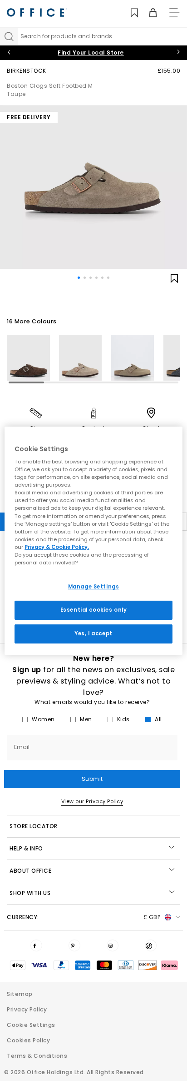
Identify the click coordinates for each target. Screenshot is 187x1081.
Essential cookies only (93, 609)
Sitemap (20, 994)
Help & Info (26, 848)
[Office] (37, 12)
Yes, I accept (93, 633)
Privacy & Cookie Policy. (57, 547)
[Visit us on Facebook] (36, 945)
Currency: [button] (83, 917)
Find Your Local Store (91, 52)
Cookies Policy (28, 1040)
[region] (93, 540)
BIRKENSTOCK (26, 71)
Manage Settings (93, 586)
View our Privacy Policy (92, 801)
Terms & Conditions (37, 1056)
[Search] (9, 36)
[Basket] (148, 13)
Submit (92, 779)
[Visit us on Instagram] (112, 945)
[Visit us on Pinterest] (74, 945)
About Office (30, 871)
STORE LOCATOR (34, 826)
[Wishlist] (129, 13)
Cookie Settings (31, 1025)
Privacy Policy (27, 1009)
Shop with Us (30, 893)
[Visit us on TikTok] (151, 945)
